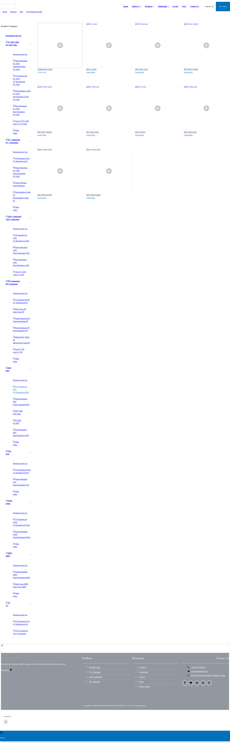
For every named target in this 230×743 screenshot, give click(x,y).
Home (4, 12)
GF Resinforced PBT (34, 12)
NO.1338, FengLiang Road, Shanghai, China (208, 675)
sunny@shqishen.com (199, 671)
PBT (21, 12)
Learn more (90, 72)
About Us (143, 667)
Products (13, 12)
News (141, 682)
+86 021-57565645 (198, 667)
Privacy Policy (144, 686)
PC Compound (94, 672)
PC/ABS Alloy (94, 667)
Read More (5, 670)
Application (143, 672)
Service (142, 677)
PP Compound (94, 682)
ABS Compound (95, 677)
